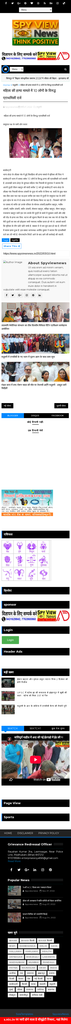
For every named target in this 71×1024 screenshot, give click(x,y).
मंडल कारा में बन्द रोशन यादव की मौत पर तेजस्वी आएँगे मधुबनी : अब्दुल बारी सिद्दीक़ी (33, 386)
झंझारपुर (41, 973)
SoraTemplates (24, 1014)
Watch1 (35, 728)
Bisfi (12, 946)
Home (6, 85)
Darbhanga (28, 946)
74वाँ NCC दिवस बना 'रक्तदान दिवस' (37, 887)
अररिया (12, 973)
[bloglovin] (31, 3)
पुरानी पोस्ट (61, 405)
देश (29, 978)
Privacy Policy (48, 833)
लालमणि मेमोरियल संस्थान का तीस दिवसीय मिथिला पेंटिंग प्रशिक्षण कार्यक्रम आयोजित (34, 327)
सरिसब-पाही (37, 995)
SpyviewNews (61, 1014)
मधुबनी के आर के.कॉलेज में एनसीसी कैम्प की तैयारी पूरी (42, 706)
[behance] (51, 3)
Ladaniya (49, 957)
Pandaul (49, 962)
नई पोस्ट (7, 405)
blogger (12, 415)
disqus (35, 415)
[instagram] (57, 3)
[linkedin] (34, 869)
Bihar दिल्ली (28, 940)
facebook (58, 415)
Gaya (54, 946)
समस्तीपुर (24, 995)
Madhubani (17, 962)
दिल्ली (11, 978)
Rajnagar (28, 967)
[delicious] (64, 3)
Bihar (13, 940)
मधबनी (43, 984)
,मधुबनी (39, 107)
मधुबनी (15, 85)
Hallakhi (15, 951)
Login (10, 640)
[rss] (44, 3)
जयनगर (30, 973)
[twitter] (12, 3)
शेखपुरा (12, 995)
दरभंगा (51, 973)
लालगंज (51, 989)
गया (21, 973)
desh (42, 967)
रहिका (19, 989)
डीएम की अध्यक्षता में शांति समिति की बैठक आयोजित (42, 900)
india (53, 967)
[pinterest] (25, 3)
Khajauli (32, 957)
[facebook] (6, 3)
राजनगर (29, 989)
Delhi (43, 946)
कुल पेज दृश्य (58, 728)
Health (47, 951)
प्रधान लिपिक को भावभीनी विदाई (35, 914)
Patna (13, 967)
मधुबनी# (15, 240)
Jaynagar (15, 957)
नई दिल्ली (39, 978)
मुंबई (11, 989)
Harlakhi (32, 951)
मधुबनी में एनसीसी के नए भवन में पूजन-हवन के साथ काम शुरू (28, 356)
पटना (49, 978)
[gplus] (19, 3)
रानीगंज (40, 989)
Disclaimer (25, 833)
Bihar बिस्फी (45, 940)
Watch (13, 728)
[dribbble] (38, 3)
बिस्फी (24, 984)
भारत (33, 984)
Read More (14, 861)
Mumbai (34, 962)
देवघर (20, 978)
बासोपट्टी (13, 984)
